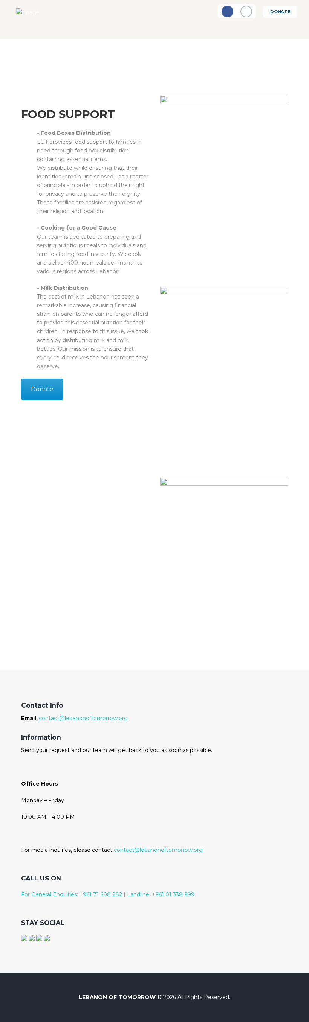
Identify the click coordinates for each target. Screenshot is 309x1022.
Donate (280, 11)
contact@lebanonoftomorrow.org (83, 718)
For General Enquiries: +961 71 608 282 (71, 894)
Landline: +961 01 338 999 (159, 894)
